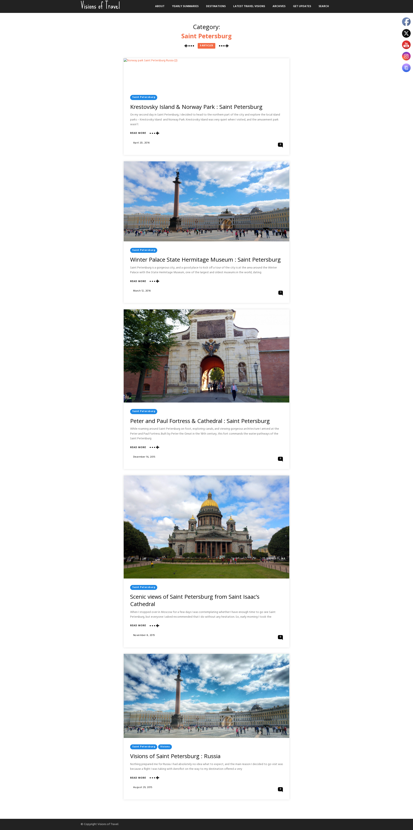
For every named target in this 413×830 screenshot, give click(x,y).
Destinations (216, 6)
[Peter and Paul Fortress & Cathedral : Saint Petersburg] (206, 356)
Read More (138, 133)
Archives (279, 6)
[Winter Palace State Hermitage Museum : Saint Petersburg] (206, 201)
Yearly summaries (185, 6)
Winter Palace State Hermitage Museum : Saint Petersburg (205, 259)
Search (324, 6)
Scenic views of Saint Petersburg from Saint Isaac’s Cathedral (194, 600)
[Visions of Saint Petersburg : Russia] (206, 696)
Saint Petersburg (143, 97)
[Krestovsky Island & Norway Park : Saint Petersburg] (150, 73)
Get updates (302, 6)
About (160, 6)
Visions (165, 747)
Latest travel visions (249, 6)
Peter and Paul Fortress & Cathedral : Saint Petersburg (200, 421)
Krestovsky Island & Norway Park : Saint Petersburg (196, 107)
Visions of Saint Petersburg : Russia (175, 756)
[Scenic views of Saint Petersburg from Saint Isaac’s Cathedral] (206, 527)
